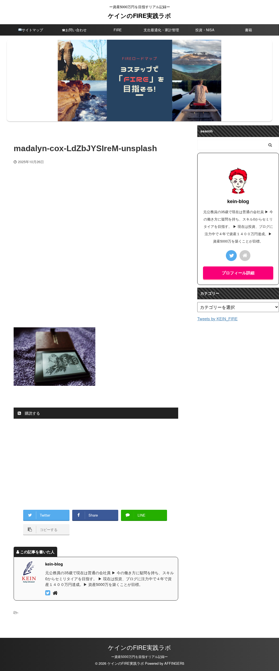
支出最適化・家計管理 (161, 29)
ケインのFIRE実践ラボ (139, 15)
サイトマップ (32, 29)
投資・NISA (204, 29)
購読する (32, 413)
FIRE (118, 29)
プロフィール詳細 (238, 273)
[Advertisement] (96, 205)
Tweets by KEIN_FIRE (217, 318)
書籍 (248, 29)
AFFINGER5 (174, 663)
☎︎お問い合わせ (74, 29)
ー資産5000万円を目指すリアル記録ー (139, 656)
